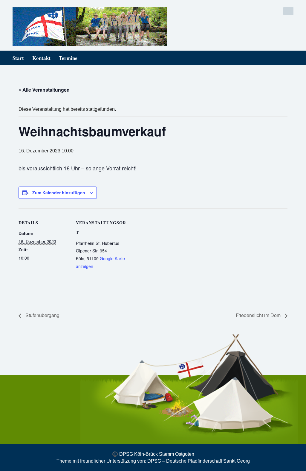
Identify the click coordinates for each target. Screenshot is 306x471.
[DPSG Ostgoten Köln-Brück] (81, 26)
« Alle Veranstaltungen (44, 89)
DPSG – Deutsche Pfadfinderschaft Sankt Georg (198, 461)
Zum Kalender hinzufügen (58, 193)
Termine (68, 58)
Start (18, 58)
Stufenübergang (41, 315)
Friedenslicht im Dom (259, 315)
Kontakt (41, 58)
